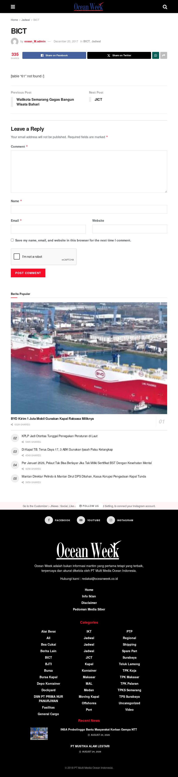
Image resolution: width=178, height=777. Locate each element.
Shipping (129, 644)
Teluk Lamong (129, 664)
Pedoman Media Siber (89, 609)
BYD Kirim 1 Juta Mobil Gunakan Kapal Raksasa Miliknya (52, 418)
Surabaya (130, 657)
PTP (129, 631)
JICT (89, 657)
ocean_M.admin (35, 41)
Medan (89, 690)
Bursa (48, 670)
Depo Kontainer (48, 683)
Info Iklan (89, 596)
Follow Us (90, 506)
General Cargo (48, 714)
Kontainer (89, 670)
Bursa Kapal (49, 677)
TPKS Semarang (129, 690)
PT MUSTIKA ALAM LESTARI (90, 746)
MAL (89, 683)
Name (16, 201)
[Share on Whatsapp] (155, 55)
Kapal (89, 664)
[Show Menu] (13, 6)
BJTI (48, 664)
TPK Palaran (129, 683)
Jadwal (25, 19)
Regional (129, 638)
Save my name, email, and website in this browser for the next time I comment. (73, 240)
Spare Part (129, 651)
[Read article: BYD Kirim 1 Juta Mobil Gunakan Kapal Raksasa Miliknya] (89, 358)
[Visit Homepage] (89, 6)
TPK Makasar (129, 677)
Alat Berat (48, 631)
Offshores (89, 703)
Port (89, 709)
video (129, 709)
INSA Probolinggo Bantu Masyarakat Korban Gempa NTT (99, 729)
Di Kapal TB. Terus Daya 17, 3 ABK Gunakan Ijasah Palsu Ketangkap (67, 449)
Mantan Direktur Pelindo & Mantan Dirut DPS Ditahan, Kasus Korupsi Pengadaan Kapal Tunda (84, 476)
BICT (36, 19)
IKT (89, 631)
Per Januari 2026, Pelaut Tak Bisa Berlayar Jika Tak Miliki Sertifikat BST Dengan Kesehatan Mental (87, 463)
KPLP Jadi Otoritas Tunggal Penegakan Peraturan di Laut (59, 436)
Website (98, 220)
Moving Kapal (89, 696)
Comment (19, 146)
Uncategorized (129, 703)
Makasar (89, 677)
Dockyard (48, 690)
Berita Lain (48, 651)
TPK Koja (129, 670)
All (48, 638)
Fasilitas (48, 707)
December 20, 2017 (66, 41)
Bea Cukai (48, 644)
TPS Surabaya (129, 696)
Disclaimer (89, 602)
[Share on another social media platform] (163, 55)
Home (14, 19)
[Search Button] (165, 6)
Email (16, 220)
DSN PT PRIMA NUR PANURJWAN (48, 698)
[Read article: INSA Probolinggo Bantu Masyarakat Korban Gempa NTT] (39, 733)
